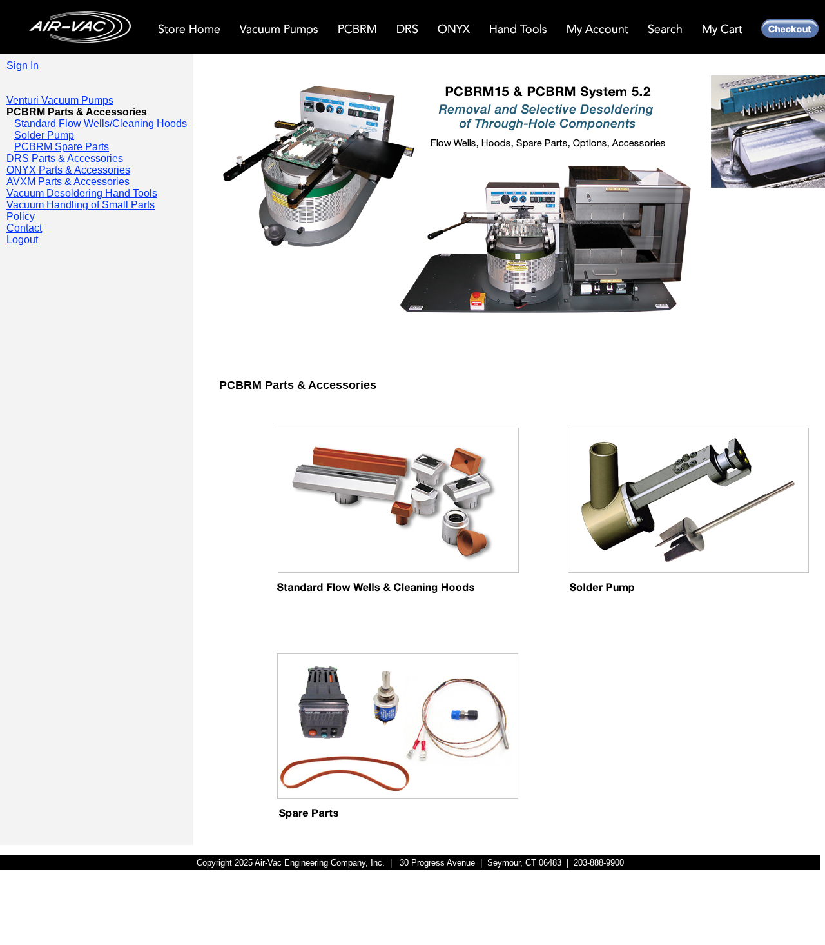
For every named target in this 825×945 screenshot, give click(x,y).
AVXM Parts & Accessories (68, 181)
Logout (22, 239)
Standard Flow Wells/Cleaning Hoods (100, 123)
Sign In (22, 65)
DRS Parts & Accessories (64, 158)
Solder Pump (44, 135)
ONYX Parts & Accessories (68, 169)
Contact (24, 228)
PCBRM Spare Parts (61, 146)
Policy (20, 216)
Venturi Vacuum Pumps (59, 100)
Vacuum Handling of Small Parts (80, 204)
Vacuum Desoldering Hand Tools (81, 193)
